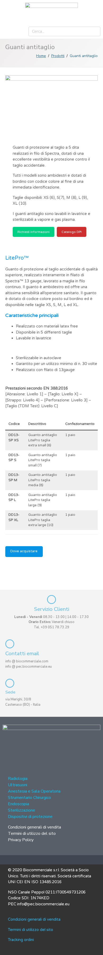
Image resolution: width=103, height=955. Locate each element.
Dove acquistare (24, 551)
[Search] (94, 31)
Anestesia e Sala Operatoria (34, 791)
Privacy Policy (21, 840)
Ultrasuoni (17, 785)
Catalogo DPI (72, 232)
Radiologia (17, 778)
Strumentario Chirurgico (29, 797)
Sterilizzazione (21, 810)
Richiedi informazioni (33, 232)
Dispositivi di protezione (30, 817)
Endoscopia (18, 804)
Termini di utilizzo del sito (32, 833)
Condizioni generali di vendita (34, 827)
